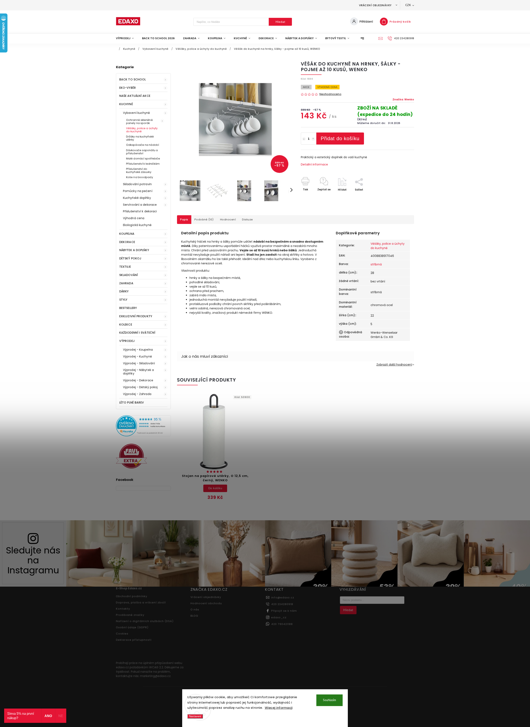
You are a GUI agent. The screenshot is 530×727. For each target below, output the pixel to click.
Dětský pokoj (130, 258)
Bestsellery (128, 308)
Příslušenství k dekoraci (140, 211)
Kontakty (123, 608)
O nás (194, 609)
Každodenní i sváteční (137, 333)
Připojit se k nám (284, 611)
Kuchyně (126, 104)
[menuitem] (127, 38)
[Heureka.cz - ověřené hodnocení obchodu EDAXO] (143, 435)
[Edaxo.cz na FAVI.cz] (131, 467)
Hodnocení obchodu (206, 603)
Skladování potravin (137, 184)
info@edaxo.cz (282, 597)
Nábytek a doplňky (134, 250)
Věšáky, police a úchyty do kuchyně (142, 129)
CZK (408, 5)
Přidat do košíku (340, 138)
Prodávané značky (130, 615)
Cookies (122, 633)
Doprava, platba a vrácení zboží (141, 602)
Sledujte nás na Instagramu (33, 560)
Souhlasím (329, 700)
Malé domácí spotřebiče (143, 158)
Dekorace (127, 242)
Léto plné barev (131, 402)
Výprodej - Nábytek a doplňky (138, 372)
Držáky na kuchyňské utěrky (140, 138)
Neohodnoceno (330, 94)
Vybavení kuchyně (136, 113)
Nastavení (195, 716)
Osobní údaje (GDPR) (132, 627)
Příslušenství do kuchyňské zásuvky (138, 170)
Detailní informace (314, 164)
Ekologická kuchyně (137, 225)
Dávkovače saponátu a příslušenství (142, 151)
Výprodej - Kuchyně (137, 356)
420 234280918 (282, 604)
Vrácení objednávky (375, 5)
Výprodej (127, 341)
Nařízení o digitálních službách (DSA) (145, 621)
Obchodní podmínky (131, 596)
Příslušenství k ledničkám (143, 163)
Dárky (124, 291)
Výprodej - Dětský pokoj (140, 387)
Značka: (403, 99)
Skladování (128, 275)
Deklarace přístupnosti (134, 640)
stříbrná (376, 264)
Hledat (280, 21)
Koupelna (126, 234)
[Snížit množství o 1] (304, 139)
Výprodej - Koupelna (138, 350)
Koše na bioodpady (139, 177)
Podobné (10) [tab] (204, 219)
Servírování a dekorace (140, 205)
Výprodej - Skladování (139, 363)
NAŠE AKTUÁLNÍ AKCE (134, 96)
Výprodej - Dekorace (138, 380)
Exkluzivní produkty (135, 316)
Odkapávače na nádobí (142, 145)
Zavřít (400, 197)
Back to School (132, 79)
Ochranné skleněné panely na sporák (139, 121)
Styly (123, 300)
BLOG (194, 616)
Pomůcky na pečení (137, 191)
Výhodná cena (133, 218)
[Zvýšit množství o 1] (313, 139)
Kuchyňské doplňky (137, 198)
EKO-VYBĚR (127, 88)
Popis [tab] (184, 219)
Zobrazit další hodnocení (394, 364)
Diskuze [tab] (247, 219)
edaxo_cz (279, 617)
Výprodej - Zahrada (137, 394)
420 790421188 (282, 624)
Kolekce (125, 324)
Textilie (125, 267)
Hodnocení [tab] (228, 219)
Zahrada (126, 283)
